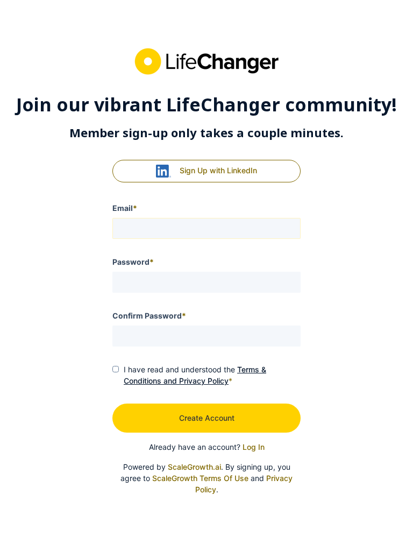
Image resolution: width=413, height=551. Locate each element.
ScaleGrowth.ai (194, 466)
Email (124, 208)
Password (133, 261)
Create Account (206, 417)
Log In (254, 446)
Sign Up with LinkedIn (218, 170)
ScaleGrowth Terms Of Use (200, 478)
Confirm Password (149, 315)
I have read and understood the (195, 375)
